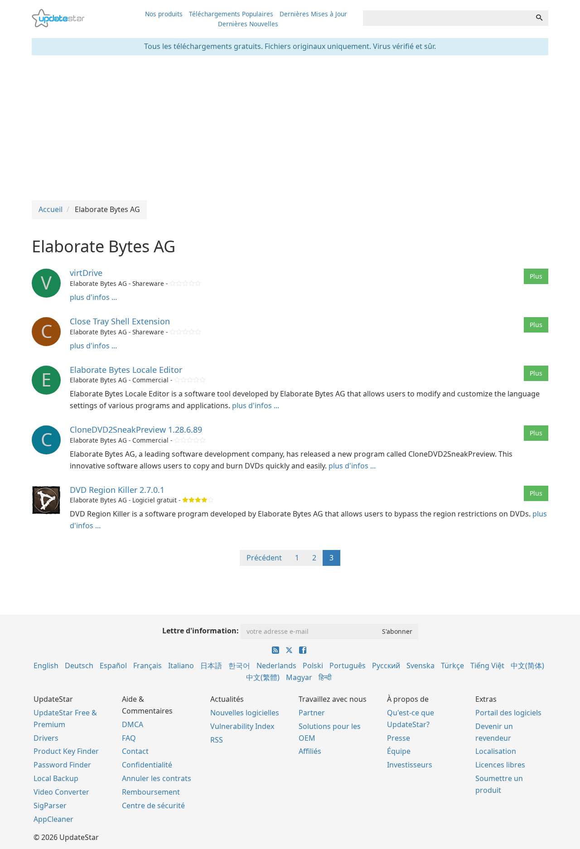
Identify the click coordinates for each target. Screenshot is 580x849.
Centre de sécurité (153, 805)
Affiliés (310, 751)
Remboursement (151, 792)
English (46, 666)
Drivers (46, 738)
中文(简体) (527, 666)
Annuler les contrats (156, 778)
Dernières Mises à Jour (313, 14)
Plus (536, 276)
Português (347, 666)
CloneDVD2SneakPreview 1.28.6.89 (136, 429)
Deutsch (79, 666)
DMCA (132, 724)
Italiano (181, 666)
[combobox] (447, 18)
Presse (398, 738)
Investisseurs (409, 765)
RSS (216, 740)
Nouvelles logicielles (244, 713)
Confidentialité (147, 765)
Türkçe (452, 666)
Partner (312, 713)
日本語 (211, 666)
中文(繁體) (263, 677)
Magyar (299, 677)
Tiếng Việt (487, 666)
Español (113, 666)
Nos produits (164, 14)
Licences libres (500, 765)
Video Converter (61, 792)
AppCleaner (53, 819)
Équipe (399, 751)
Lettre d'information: (200, 631)
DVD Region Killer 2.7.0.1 (117, 489)
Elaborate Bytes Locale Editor (126, 369)
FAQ (129, 738)
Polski (313, 666)
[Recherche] (539, 18)
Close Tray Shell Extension (120, 321)
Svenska (420, 666)
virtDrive (86, 272)
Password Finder (62, 765)
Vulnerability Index (242, 726)
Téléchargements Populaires (231, 14)
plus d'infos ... (93, 297)
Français (147, 666)
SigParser (50, 805)
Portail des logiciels (508, 713)
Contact (135, 751)
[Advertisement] (290, 127)
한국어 (239, 666)
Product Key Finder (66, 751)
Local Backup (56, 778)
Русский (386, 666)
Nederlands (276, 666)
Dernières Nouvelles (248, 23)
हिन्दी (325, 677)
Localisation (495, 751)
